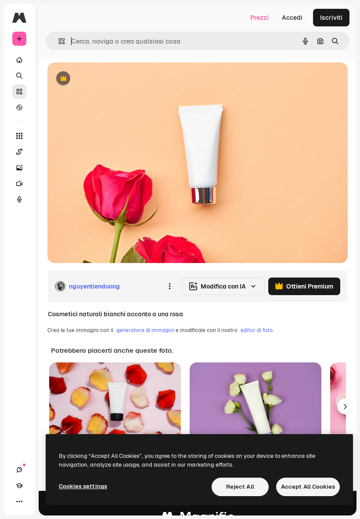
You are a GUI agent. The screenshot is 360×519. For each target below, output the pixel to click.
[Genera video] (19, 183)
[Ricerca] (19, 76)
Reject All (240, 486)
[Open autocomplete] (58, 41)
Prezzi (259, 18)
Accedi (292, 18)
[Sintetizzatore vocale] (19, 199)
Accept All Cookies (308, 486)
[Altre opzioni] (169, 286)
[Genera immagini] (19, 168)
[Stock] (19, 91)
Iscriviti (331, 18)
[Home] (19, 60)
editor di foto (257, 330)
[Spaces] (19, 152)
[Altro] (19, 501)
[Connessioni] (19, 470)
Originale (105, 79)
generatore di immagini (145, 330)
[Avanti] (345, 406)
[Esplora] (19, 107)
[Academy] (19, 486)
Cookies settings (83, 486)
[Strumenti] (19, 136)
